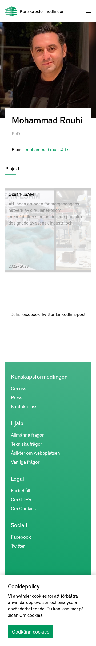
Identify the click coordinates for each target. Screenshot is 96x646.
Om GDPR (21, 499)
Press (16, 397)
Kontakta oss (24, 406)
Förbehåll (20, 490)
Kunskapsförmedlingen (42, 11)
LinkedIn (64, 314)
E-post (79, 314)
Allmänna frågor (27, 434)
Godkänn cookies (30, 631)
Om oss (18, 388)
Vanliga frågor (25, 461)
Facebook (30, 314)
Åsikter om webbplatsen (35, 452)
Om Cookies (23, 508)
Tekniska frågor (26, 443)
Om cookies (30, 615)
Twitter (48, 314)
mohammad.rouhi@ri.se (49, 149)
